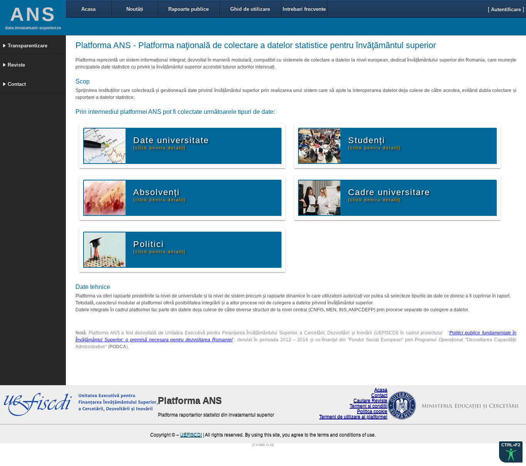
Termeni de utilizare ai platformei (353, 417)
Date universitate (171, 142)
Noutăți (134, 9)
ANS (33, 14)
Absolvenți (159, 194)
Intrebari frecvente (304, 9)
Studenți (374, 142)
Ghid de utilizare (250, 9)
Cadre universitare (389, 194)
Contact (379, 395)
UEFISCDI (191, 435)
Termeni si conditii (368, 406)
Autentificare (506, 9)
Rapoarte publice (188, 9)
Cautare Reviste (370, 401)
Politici (159, 246)
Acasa (88, 9)
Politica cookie (372, 411)
